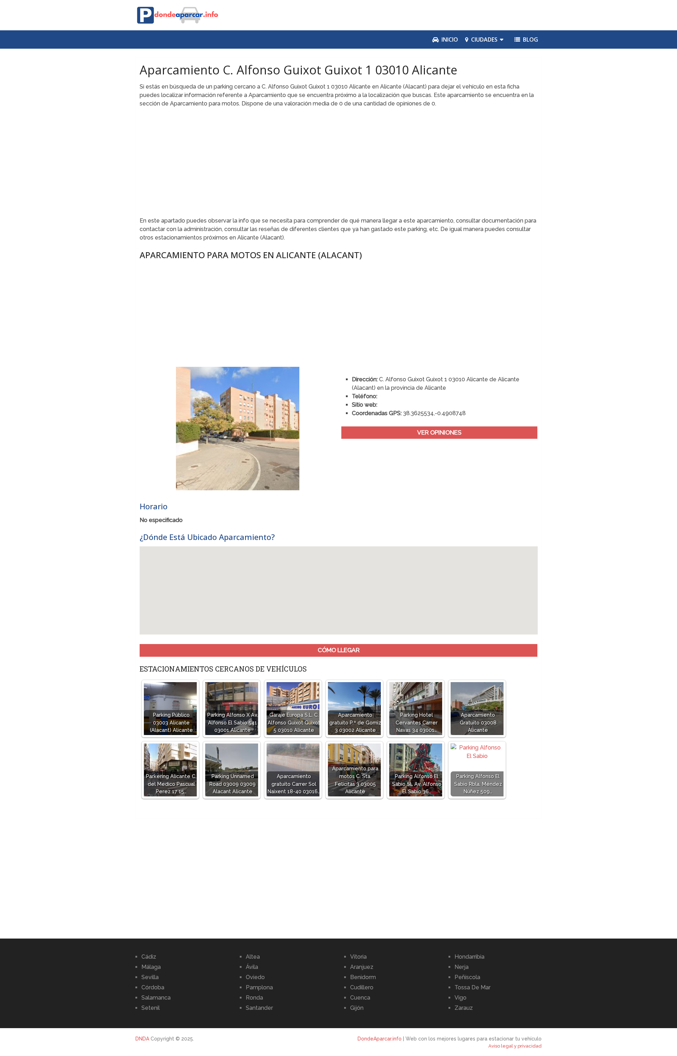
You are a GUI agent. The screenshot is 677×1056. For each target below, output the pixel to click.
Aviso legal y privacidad (515, 1046)
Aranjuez (361, 967)
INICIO (449, 39)
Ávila (252, 967)
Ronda (254, 997)
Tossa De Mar (472, 987)
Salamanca (156, 997)
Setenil (150, 1008)
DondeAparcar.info (380, 1039)
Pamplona (259, 987)
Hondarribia (469, 956)
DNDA (142, 1039)
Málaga (151, 967)
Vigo (460, 997)
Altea (253, 956)
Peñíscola (467, 977)
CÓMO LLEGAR (339, 650)
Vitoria (358, 956)
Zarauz (464, 1008)
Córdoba (152, 987)
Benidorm (363, 977)
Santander (259, 1008)
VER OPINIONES (439, 432)
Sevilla (150, 977)
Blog (530, 39)
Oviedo (255, 977)
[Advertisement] (339, 164)
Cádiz (148, 956)
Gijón (357, 1008)
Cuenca (360, 997)
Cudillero (361, 987)
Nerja (462, 967)
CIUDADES (484, 39)
